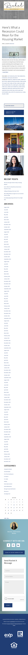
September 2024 (7, 259)
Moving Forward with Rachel (9, 488)
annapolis (10, 79)
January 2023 (6, 308)
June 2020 (6, 385)
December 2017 (7, 459)
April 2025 (6, 241)
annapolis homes (17, 79)
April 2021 (6, 360)
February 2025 (7, 246)
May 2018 (6, 446)
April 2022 (6, 330)
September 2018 (7, 436)
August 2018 (6, 439)
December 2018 (7, 429)
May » (8, 518)
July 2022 (6, 323)
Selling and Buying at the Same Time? (11, 191)
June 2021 (6, 355)
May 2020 (6, 387)
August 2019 (6, 409)
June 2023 (6, 296)
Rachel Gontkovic (14, 532)
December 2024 (7, 251)
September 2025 (7, 229)
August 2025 (6, 232)
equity (5, 83)
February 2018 (7, 454)
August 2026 (6, 207)
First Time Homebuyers (20, 76)
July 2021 (6, 352)
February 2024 (7, 276)
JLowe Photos (12, 621)
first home (10, 83)
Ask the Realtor (10, 76)
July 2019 (6, 412)
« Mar (5, 518)
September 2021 (7, 348)
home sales (4, 86)
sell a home (22, 92)
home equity (15, 85)
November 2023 (7, 283)
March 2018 (6, 451)
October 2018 (7, 434)
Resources (15, 77)
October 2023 (7, 286)
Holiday (5, 481)
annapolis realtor (12, 81)
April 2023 (6, 301)
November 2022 (7, 313)
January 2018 (6, 456)
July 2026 (6, 209)
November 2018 (7, 431)
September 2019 (7, 407)
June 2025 (6, 237)
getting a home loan (17, 83)
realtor (18, 92)
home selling (22, 86)
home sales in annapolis (13, 86)
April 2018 (6, 449)
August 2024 (6, 261)
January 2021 (6, 367)
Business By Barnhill (18, 623)
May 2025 (6, 239)
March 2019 (6, 422)
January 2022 (6, 338)
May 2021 (6, 357)
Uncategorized (7, 493)
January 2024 (6, 278)
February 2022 (7, 335)
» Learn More (7, 72)
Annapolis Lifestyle (8, 469)
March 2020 (6, 392)
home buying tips (9, 85)
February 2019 (7, 424)
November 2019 (7, 402)
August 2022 (6, 320)
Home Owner (21, 85)
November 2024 (7, 254)
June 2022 (6, 325)
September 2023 (7, 288)
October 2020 (7, 375)
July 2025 (6, 234)
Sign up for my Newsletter (10, 112)
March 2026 (6, 219)
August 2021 (6, 350)
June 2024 (6, 266)
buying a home (19, 81)
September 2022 (7, 318)
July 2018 (6, 441)
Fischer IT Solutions (10, 623)
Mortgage (10, 88)
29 (8, 513)
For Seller (10, 77)
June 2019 (6, 414)
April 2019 (6, 419)
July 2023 (6, 293)
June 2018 (6, 444)
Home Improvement (8, 484)
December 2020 (7, 370)
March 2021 (6, 362)
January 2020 (6, 397)
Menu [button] (15, 17)
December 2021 (7, 340)
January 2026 (6, 222)
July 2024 (6, 264)
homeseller (4, 88)
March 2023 (6, 303)
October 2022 (7, 316)
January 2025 (6, 249)
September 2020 (7, 377)
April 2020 (6, 390)
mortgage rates (16, 88)
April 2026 (6, 217)
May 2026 (6, 214)
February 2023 (7, 306)
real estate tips (12, 92)
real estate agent (17, 90)
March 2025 (6, 244)
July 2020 (6, 382)
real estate (9, 90)
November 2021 (7, 343)
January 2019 (6, 427)
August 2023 (6, 291)
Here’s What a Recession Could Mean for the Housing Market (13, 33)
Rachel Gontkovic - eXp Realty (14, 7)
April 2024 (6, 271)
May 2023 (6, 298)
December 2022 (7, 311)
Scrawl (14, 625)
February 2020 (7, 394)
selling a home (5, 93)
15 (8, 507)
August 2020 (6, 380)
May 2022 (6, 328)
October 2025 (7, 227)
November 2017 (7, 461)
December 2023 (7, 281)
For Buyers (4, 77)
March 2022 (6, 333)
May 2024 (6, 269)
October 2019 (7, 404)
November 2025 (7, 224)
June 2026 (6, 212)
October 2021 (7, 345)
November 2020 (7, 372)
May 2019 (6, 417)
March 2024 (6, 273)
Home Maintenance (8, 486)
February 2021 (7, 365)
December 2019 (7, 399)
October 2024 (7, 256)
